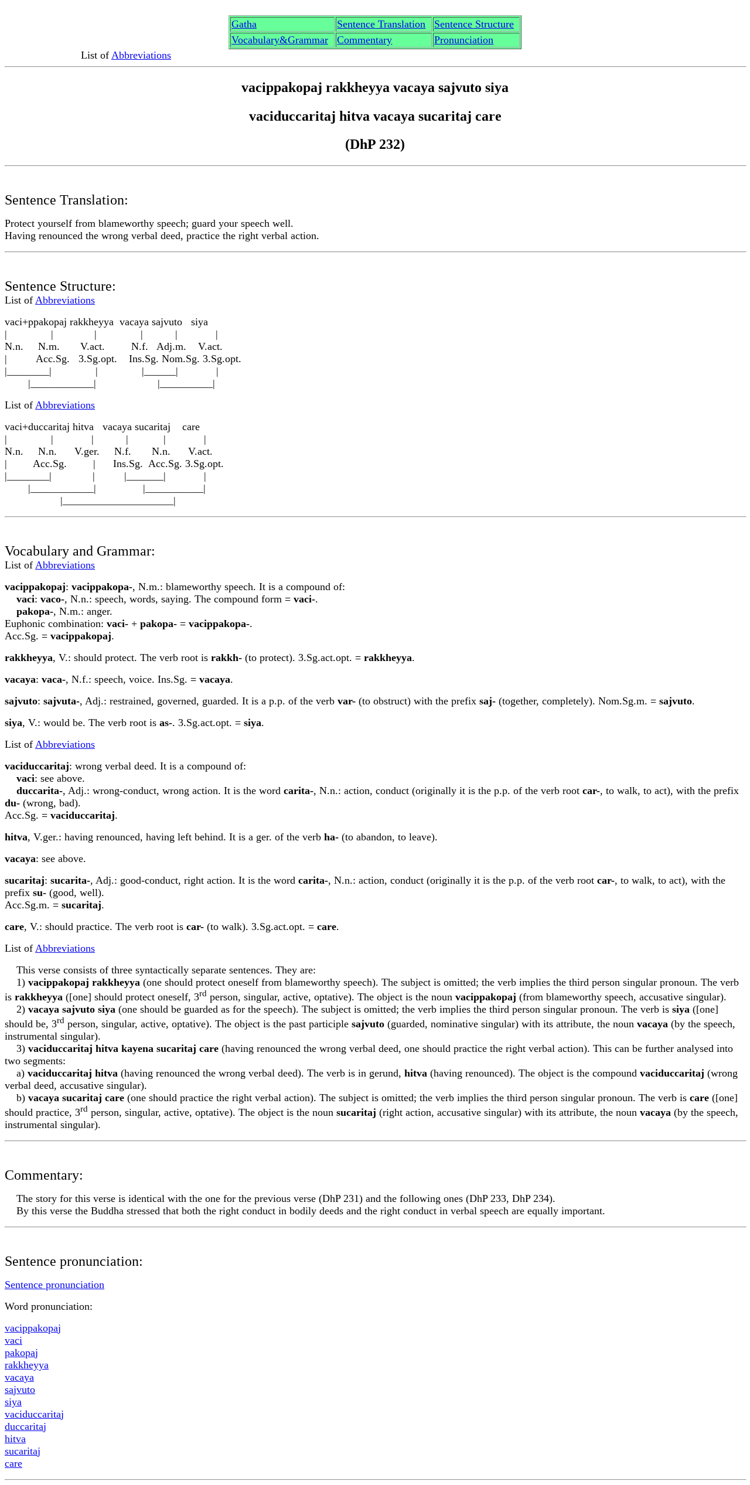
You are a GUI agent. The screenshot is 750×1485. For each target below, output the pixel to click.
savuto (20, 1389)
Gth (244, 24)
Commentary (364, 40)
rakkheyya (27, 1365)
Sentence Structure (474, 24)
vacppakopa (33, 1328)
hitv (15, 1439)
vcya (19, 1377)
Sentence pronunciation (54, 1284)
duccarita (25, 1426)
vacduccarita (34, 1414)
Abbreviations (141, 55)
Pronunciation (463, 40)
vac (13, 1340)
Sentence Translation (381, 24)
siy (13, 1402)
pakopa (21, 1352)
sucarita (22, 1451)
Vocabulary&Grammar (279, 40)
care (13, 1463)
